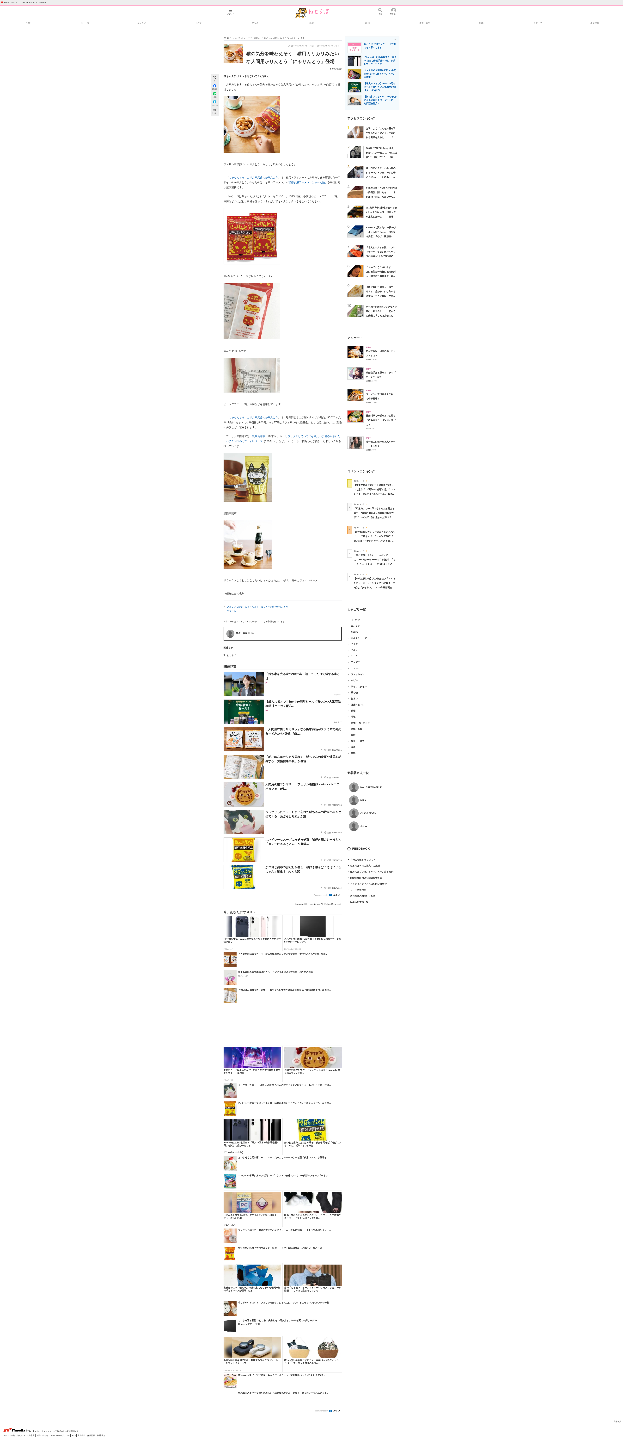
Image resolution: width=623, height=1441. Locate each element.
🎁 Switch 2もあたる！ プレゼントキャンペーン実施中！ (23, 2)
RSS (74, 1435)
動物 (481, 23)
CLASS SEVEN (368, 813)
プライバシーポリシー (60, 1435)
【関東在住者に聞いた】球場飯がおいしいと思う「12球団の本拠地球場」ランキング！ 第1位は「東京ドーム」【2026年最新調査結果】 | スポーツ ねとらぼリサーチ (374, 494)
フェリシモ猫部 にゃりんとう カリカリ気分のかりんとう (257, 606)
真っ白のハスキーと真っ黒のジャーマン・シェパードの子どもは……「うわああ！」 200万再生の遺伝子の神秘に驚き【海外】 (381, 177)
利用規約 (617, 1421)
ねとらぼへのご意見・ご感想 (363, 865)
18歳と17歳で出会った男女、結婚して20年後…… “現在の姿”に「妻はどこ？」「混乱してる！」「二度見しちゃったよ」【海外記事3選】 (381, 157)
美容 (353, 753)
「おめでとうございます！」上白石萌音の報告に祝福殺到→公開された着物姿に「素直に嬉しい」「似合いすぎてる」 (381, 276)
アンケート (355, 338)
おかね (354, 631)
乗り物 (354, 692)
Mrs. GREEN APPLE (371, 787)
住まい (368, 23)
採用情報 (91, 1435)
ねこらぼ (231, 655)
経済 (353, 747)
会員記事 (594, 23)
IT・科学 (355, 619)
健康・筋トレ (358, 704)
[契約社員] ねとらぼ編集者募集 (364, 877)
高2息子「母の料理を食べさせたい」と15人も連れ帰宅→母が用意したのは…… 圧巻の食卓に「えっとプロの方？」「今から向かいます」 (381, 216)
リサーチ (538, 23)
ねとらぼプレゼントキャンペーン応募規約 (370, 871)
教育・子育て (358, 741)
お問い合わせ (43, 1435)
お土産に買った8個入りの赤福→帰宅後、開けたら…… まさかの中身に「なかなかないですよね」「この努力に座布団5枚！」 (381, 197)
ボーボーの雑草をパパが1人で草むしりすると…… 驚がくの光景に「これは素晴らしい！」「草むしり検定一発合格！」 (381, 316)
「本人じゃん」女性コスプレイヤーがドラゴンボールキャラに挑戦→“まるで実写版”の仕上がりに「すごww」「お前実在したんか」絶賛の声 (381, 256)
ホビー (354, 680)
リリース (231, 611)
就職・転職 (356, 729)
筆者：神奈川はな (245, 633)
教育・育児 (425, 23)
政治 (353, 735)
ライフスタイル (359, 686)
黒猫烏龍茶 (258, 436)
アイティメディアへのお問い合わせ (367, 883)
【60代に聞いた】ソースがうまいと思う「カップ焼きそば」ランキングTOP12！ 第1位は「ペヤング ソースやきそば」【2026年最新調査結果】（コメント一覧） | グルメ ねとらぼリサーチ (375, 540)
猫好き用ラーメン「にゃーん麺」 (307, 182)
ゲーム (354, 656)
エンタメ (141, 23)
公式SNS (21, 1435)
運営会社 (82, 1435)
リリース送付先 (356, 890)
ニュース (85, 23)
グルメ (255, 23)
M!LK (363, 800)
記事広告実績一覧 (357, 902)
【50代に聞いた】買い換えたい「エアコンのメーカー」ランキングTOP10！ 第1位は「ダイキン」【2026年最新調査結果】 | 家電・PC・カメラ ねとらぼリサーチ (374, 587)
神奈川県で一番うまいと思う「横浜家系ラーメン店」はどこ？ (381, 420)
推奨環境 (101, 1435)
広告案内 (31, 1435)
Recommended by (321, 895)
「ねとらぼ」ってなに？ (361, 859)
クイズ (198, 23)
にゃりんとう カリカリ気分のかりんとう (253, 177)
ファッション (358, 674)
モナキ (363, 826)
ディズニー (356, 662)
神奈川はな (337, 69)
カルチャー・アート (361, 638)
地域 (311, 23)
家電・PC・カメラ (360, 723)
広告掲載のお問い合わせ (361, 896)
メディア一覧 (9, 1435)
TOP (28, 23)
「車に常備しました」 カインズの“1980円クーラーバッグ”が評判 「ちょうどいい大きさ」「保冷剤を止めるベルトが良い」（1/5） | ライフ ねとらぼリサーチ (374, 564)
